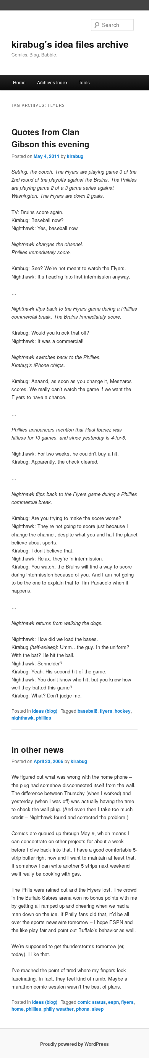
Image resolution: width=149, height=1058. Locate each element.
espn (113, 1001)
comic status (92, 1001)
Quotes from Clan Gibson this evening (50, 138)
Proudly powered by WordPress (74, 1043)
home (17, 1008)
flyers (106, 710)
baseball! (87, 710)
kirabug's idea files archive (69, 43)
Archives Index (52, 82)
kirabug (75, 156)
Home (19, 82)
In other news (37, 749)
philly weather (59, 1008)
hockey (123, 710)
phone (82, 1008)
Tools (84, 82)
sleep (98, 1008)
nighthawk (22, 717)
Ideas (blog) (44, 710)
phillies (43, 717)
